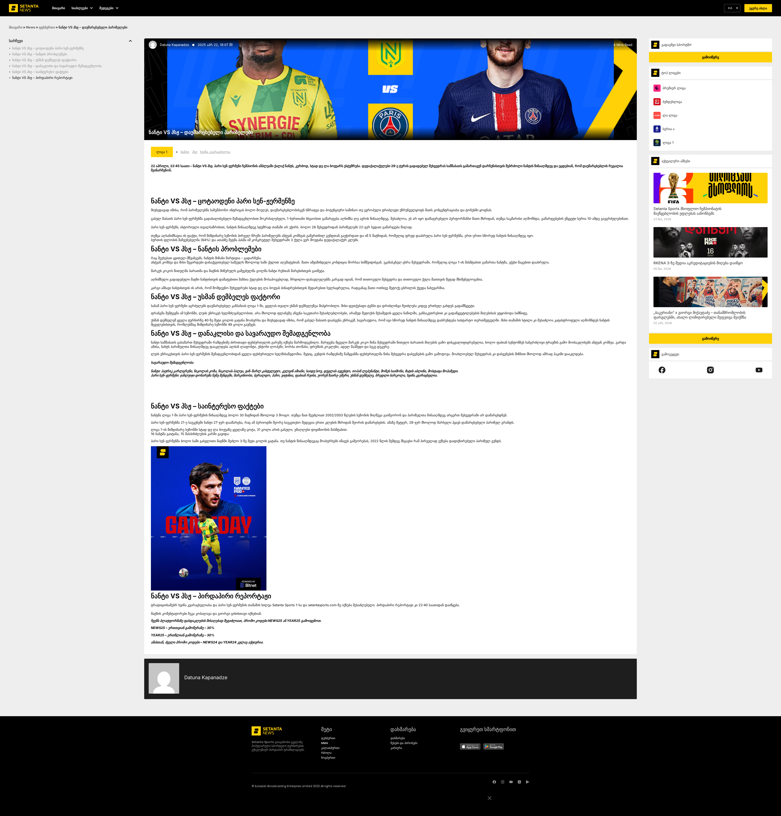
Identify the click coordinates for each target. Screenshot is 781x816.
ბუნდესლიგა (672, 102)
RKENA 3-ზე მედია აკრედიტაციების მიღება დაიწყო (698, 263)
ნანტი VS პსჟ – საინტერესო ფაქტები (40, 72)
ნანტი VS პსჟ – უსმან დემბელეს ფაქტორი (44, 60)
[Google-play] (527, 782)
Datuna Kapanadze (174, 45)
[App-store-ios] (519, 782)
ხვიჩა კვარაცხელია (215, 152)
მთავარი (15, 27)
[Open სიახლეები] (91, 8)
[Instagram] (502, 782)
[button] (732, 8)
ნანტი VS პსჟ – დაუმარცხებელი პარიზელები (201, 132)
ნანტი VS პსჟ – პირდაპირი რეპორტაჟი (42, 78)
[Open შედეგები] (117, 8)
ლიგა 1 (668, 142)
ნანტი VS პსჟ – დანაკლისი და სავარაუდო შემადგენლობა (57, 66)
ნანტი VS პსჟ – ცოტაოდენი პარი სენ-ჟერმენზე (48, 48)
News (30, 27)
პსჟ (194, 152)
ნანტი (185, 152)
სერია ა (668, 129)
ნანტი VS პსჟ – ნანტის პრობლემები (39, 54)
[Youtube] (511, 782)
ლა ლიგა (670, 115)
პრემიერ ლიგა (674, 88)
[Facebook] (494, 782)
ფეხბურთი (47, 27)
